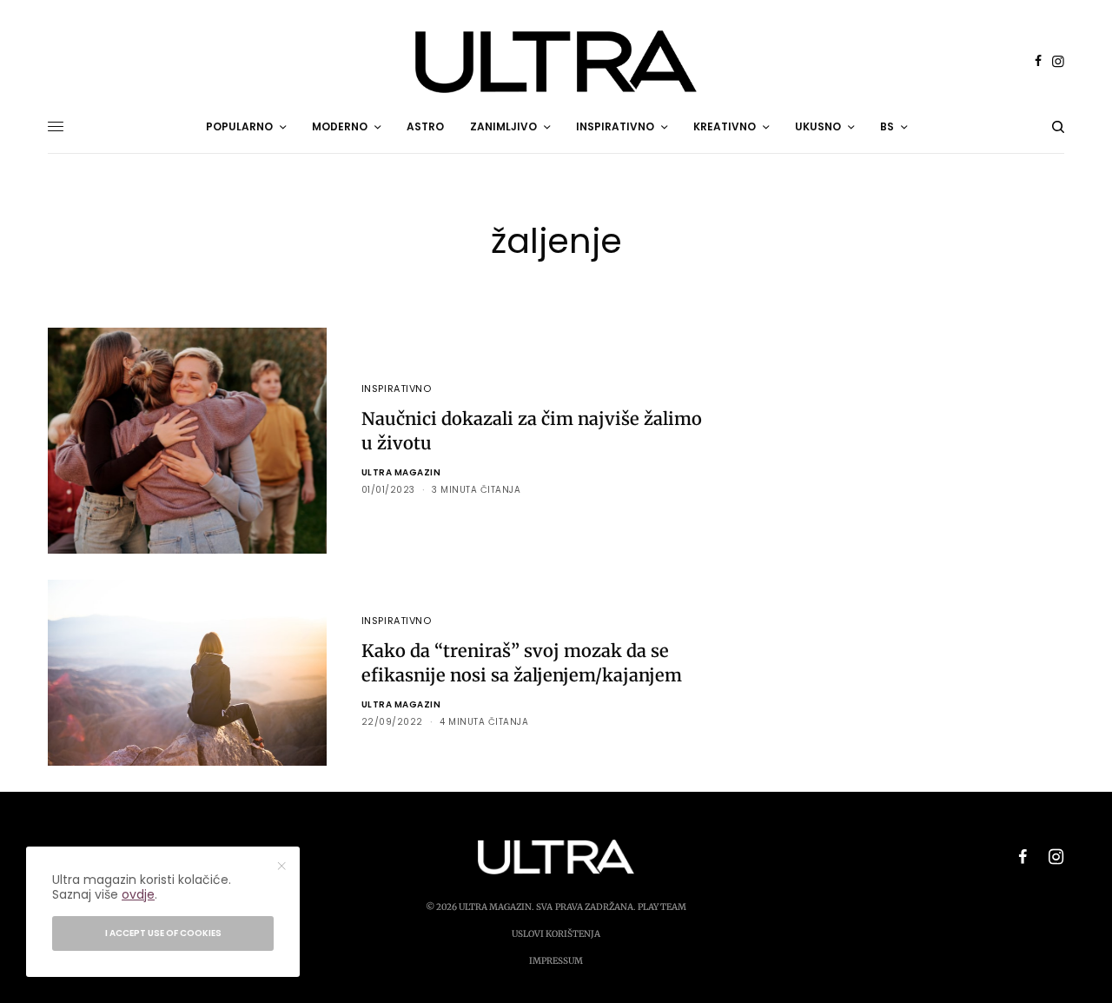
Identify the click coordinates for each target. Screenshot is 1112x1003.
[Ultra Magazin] (556, 61)
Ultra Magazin (401, 472)
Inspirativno (396, 388)
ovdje (138, 894)
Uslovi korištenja (556, 934)
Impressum (556, 960)
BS (887, 126)
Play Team (662, 907)
